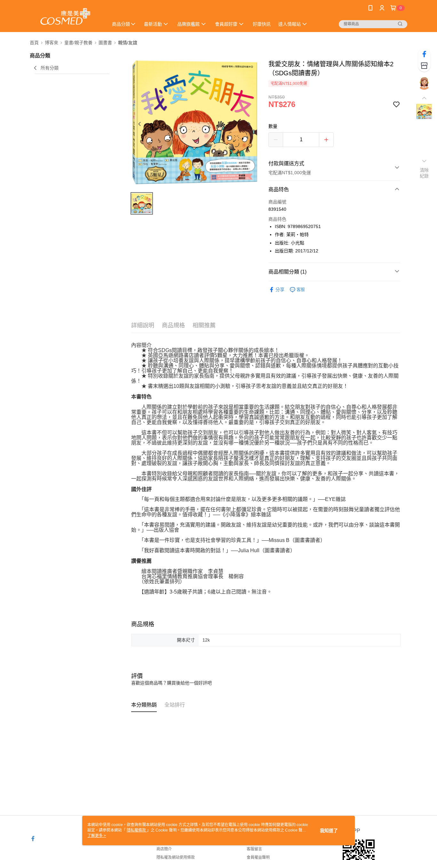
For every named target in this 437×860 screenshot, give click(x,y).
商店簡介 (164, 849)
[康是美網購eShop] (65, 16)
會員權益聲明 (258, 857)
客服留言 (254, 849)
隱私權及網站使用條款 (175, 857)
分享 (279, 289)
